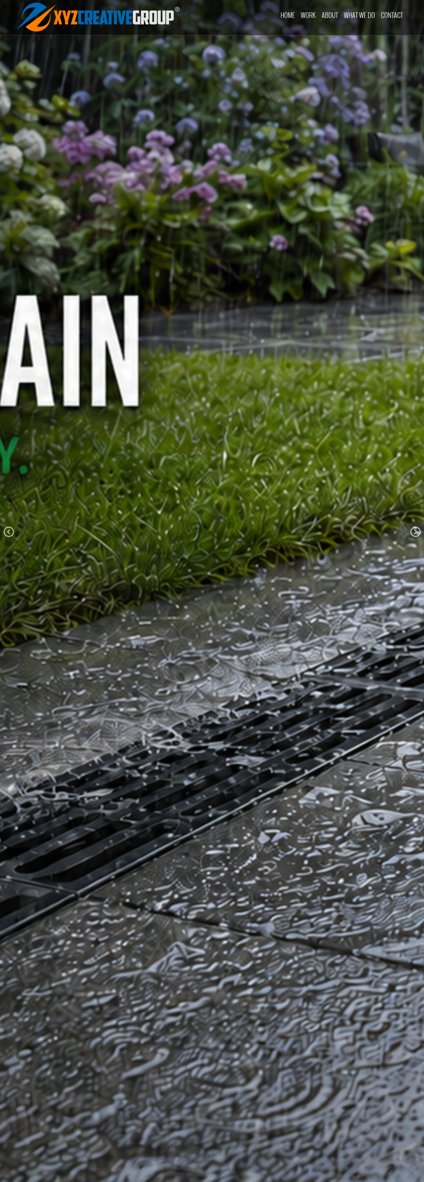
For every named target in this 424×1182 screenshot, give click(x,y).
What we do (359, 15)
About (330, 15)
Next (415, 532)
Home (288, 15)
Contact (392, 15)
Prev (8, 532)
